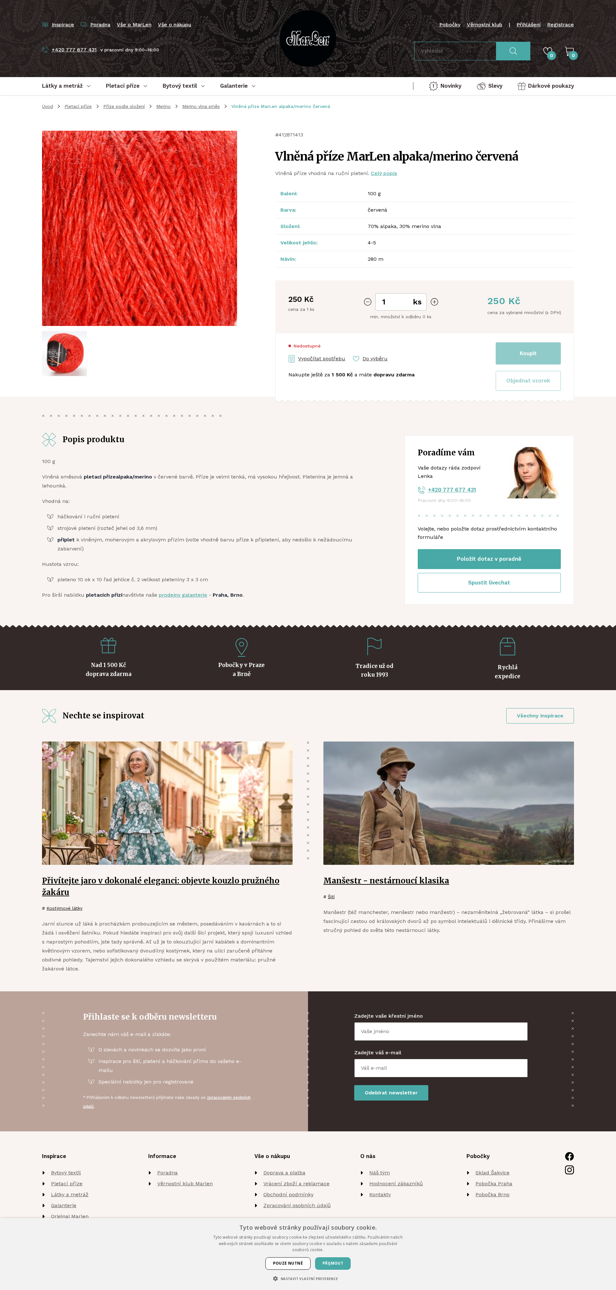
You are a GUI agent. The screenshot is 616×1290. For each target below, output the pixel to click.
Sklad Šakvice (492, 1173)
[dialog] (308, 1254)
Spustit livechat (489, 582)
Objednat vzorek (528, 380)
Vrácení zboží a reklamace (296, 1183)
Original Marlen (70, 1216)
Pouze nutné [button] (288, 1263)
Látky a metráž (70, 1194)
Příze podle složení (124, 106)
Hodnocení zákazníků (396, 1183)
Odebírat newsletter (391, 1093)
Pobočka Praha (493, 1183)
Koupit (528, 353)
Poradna (167, 1173)
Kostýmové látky (64, 908)
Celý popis (384, 173)
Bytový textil (66, 1173)
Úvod (47, 106)
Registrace (560, 25)
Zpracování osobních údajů (297, 1205)
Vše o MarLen (134, 25)
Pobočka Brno (492, 1194)
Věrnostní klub (484, 25)
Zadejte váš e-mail (377, 1052)
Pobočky (449, 25)
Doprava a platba (284, 1173)
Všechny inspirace (540, 716)
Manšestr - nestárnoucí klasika (386, 881)
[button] (528, 381)
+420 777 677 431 (452, 490)
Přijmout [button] (332, 1263)
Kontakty (380, 1194)
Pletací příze (78, 106)
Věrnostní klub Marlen (185, 1183)
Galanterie (63, 1205)
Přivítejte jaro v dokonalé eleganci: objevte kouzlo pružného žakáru (160, 886)
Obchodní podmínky (288, 1194)
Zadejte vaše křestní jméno (388, 1016)
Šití (331, 896)
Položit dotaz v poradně (489, 559)
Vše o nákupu (174, 25)
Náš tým (379, 1173)
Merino (163, 106)
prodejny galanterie (183, 595)
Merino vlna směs (201, 106)
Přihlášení (529, 25)
